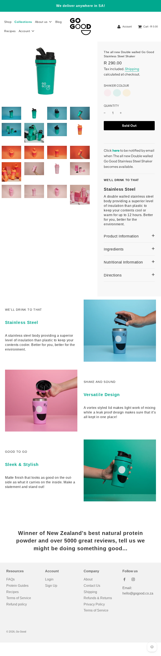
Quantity (111, 106)
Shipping (132, 69)
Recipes (10, 31)
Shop (8, 21)
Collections (23, 21)
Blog (58, 21)
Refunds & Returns (98, 598)
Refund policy (16, 604)
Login (49, 579)
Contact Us (92, 585)
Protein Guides (17, 585)
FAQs (10, 579)
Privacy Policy (94, 604)
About (88, 579)
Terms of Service (18, 598)
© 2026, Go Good (16, 631)
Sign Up (51, 585)
